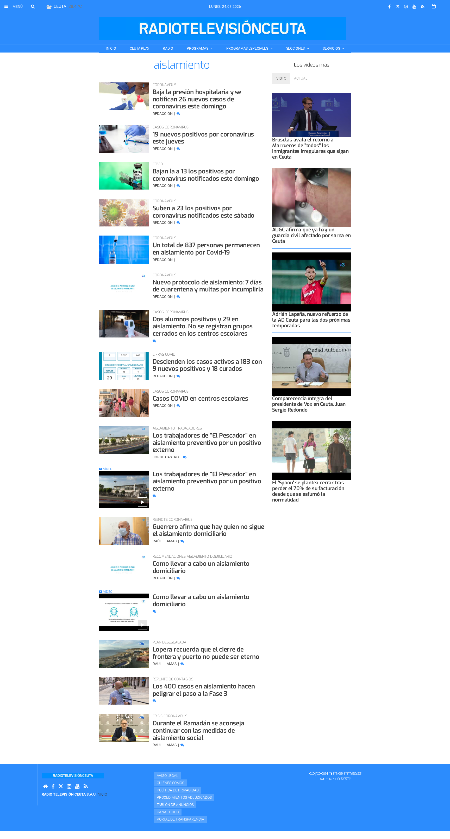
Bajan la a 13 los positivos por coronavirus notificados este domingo (206, 175)
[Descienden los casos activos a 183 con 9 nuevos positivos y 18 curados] (124, 366)
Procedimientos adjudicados (184, 797)
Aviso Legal (167, 775)
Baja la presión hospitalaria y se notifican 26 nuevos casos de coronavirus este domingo (197, 99)
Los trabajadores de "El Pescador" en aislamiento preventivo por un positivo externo (207, 442)
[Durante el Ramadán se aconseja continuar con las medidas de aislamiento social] (124, 728)
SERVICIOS (332, 48)
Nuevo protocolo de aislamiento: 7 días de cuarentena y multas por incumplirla (208, 286)
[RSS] (422, 6)
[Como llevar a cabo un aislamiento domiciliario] (124, 568)
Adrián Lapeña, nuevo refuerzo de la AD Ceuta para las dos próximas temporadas (311, 320)
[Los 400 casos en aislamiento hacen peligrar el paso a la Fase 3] (124, 691)
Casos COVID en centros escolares (200, 398)
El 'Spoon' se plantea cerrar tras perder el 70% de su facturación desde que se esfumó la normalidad (308, 491)
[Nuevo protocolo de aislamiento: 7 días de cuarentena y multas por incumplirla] (124, 287)
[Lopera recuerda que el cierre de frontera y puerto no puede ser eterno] (124, 654)
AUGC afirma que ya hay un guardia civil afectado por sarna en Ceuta (311, 235)
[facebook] (389, 6)
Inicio (111, 48)
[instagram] (406, 6)
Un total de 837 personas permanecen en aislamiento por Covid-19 (206, 249)
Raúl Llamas (165, 541)
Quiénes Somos (170, 783)
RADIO (168, 48)
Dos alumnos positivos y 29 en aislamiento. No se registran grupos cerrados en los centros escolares (203, 326)
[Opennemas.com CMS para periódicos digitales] (335, 776)
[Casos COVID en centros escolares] (124, 403)
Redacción (163, 114)
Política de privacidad (178, 790)
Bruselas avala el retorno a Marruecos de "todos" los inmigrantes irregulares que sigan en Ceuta (310, 148)
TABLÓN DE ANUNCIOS (175, 805)
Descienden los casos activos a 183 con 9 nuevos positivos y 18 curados (207, 365)
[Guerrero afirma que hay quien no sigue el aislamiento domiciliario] (124, 531)
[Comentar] (178, 114)
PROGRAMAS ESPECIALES (247, 48)
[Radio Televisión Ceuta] (222, 28)
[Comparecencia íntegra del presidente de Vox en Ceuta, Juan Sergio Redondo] (311, 366)
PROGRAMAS (198, 48)
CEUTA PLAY (139, 48)
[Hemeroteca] (434, 6)
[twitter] (397, 6)
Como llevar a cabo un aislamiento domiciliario (201, 567)
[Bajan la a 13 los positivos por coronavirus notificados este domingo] (124, 176)
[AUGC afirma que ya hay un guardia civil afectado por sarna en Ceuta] (311, 197)
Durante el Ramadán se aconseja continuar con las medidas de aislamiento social (198, 730)
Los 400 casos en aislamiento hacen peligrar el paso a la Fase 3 (204, 690)
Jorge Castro (166, 457)
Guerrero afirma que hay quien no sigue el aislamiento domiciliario (208, 530)
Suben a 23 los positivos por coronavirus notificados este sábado (204, 212)
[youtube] (414, 6)
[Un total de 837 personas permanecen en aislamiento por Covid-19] (124, 249)
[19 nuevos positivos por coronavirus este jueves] (124, 139)
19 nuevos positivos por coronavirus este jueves (203, 138)
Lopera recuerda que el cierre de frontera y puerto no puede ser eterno (206, 653)
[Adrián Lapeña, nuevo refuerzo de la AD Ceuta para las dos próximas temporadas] (311, 281)
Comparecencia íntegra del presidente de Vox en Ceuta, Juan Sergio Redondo (309, 404)
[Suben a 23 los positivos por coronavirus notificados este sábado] (124, 212)
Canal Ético (168, 812)
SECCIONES (295, 48)
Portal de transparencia (180, 819)
